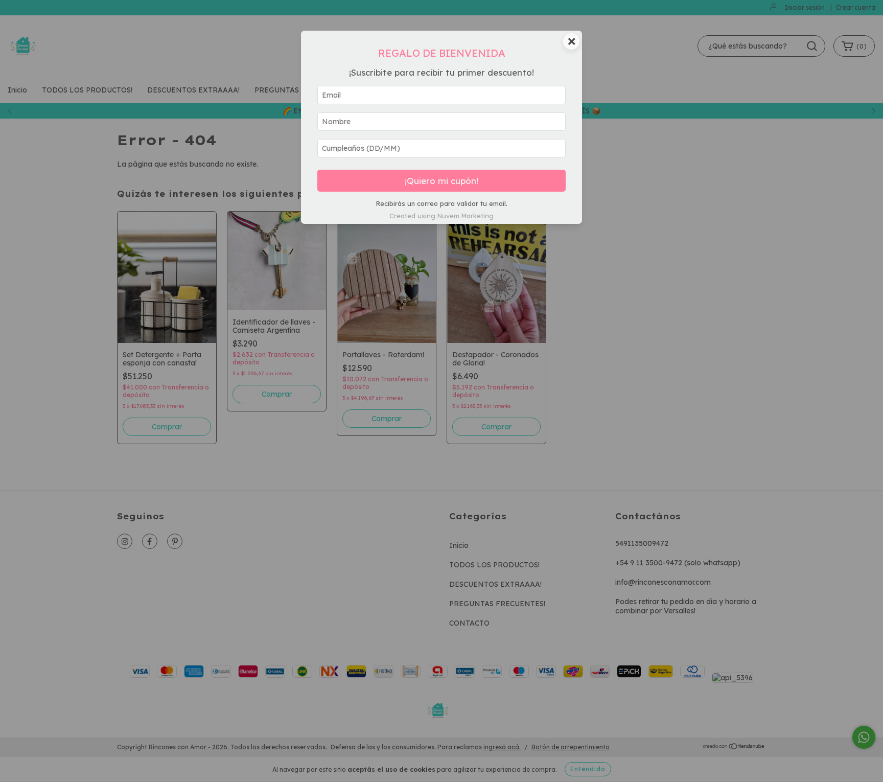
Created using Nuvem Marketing (441, 216)
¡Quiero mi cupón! (441, 180)
